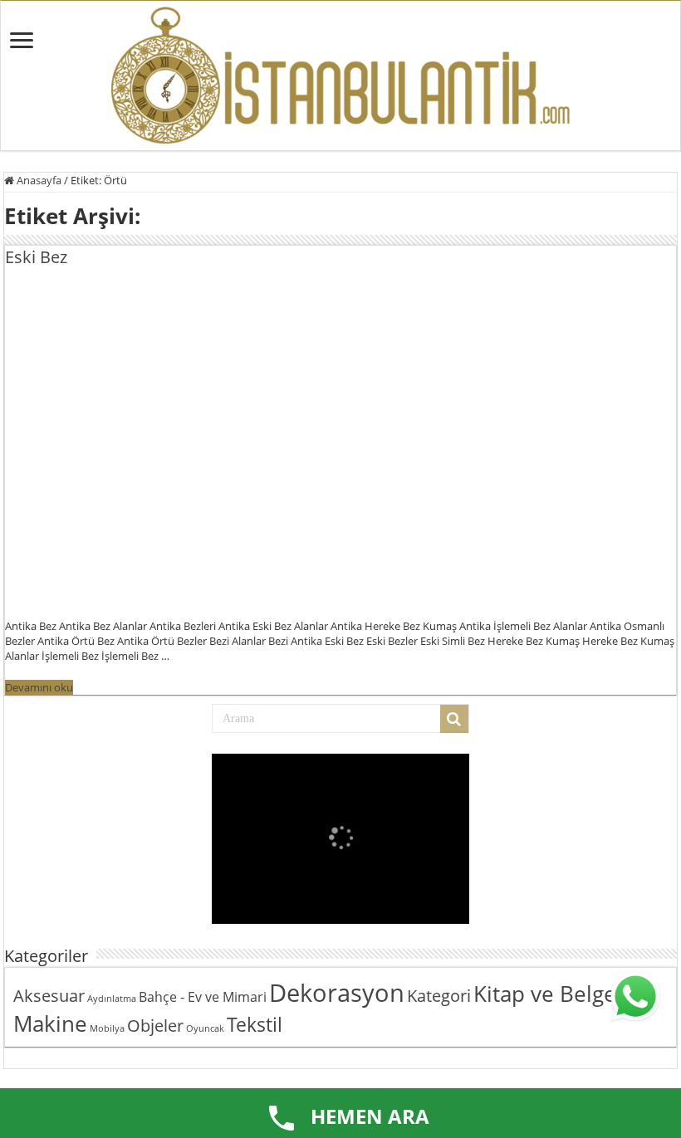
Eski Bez (36, 257)
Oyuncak (205, 1028)
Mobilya (107, 1028)
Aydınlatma (111, 998)
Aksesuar (49, 995)
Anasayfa (37, 180)
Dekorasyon (336, 992)
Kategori (439, 995)
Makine (50, 1023)
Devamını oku (39, 687)
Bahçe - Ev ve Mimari (203, 997)
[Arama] (454, 719)
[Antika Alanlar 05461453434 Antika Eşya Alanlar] (340, 75)
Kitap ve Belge (544, 994)
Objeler (155, 1025)
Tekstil (254, 1024)
